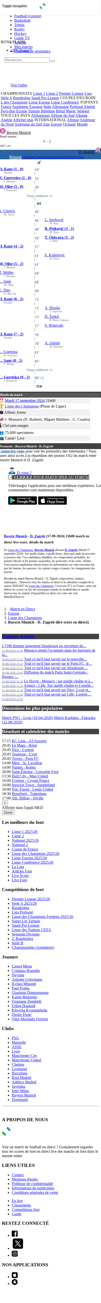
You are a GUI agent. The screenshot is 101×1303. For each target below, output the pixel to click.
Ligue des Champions (22, 406)
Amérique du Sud (28, 124)
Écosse (21, 111)
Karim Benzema (24, 997)
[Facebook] (15, 1235)
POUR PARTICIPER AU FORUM (48, 477)
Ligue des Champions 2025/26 (35, 853)
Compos (28, 157)
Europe (56, 124)
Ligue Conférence (65, 102)
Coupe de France (25, 849)
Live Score (20, 875)
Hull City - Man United (30, 776)
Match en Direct (22, 609)
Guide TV (22, 38)
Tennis (19, 25)
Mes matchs (23, 47)
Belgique (48, 111)
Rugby (19, 29)
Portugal (76, 107)
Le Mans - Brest (24, 745)
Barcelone (19, 1073)
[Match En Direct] (18, 1134)
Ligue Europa (39, 102)
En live (17, 1201)
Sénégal (83, 111)
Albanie (81, 115)
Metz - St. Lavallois (27, 763)
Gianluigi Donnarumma (30, 993)
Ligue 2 (52, 93)
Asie (46, 124)
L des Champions (14, 102)
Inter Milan (20, 1091)
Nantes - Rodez (24, 767)
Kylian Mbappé (24, 984)
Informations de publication (33, 1188)
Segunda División (25, 934)
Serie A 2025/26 (24, 903)
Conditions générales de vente (35, 1192)
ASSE (17, 1047)
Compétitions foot (25, 1209)
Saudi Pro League (45, 98)
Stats (60, 157)
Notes (69, 157)
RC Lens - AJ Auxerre (29, 741)
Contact (18, 1175)
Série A (6, 98)
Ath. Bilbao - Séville (27, 798)
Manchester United (26, 1060)
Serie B (17, 943)
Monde (82, 124)
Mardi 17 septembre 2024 (25, 400)
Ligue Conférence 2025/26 (32, 862)
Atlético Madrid (24, 1082)
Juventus (18, 1086)
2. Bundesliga (22, 939)
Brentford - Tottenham (29, 794)
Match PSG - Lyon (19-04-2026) (27, 718)
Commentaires (46, 157)
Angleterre (20, 107)
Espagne (36, 107)
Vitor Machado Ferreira (30, 1019)
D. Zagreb (86, 152)
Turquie (34, 111)
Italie (47, 107)
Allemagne (60, 107)
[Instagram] (15, 1255)
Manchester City (24, 1056)
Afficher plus (23, 120)
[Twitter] (18, 1248)
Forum (79, 157)
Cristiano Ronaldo (26, 971)
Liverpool (19, 1069)
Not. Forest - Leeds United (32, 789)
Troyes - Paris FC (25, 758)
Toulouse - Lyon (24, 754)
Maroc (71, 111)
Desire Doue (21, 1014)
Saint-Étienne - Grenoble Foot (35, 772)
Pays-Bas (8, 111)
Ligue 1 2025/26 (25, 831)
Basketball (22, 20)
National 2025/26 (25, 840)
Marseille (19, 1042)
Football (27, 16)
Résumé (15, 157)
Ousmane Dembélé (26, 1001)
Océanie (69, 124)
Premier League (71, 93)
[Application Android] (15, 1283)
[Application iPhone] (15, 1277)
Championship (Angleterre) (33, 947)
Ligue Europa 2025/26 (29, 858)
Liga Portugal (22, 912)
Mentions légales (25, 1179)
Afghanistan (40, 115)
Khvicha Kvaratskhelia (29, 1010)
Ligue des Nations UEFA (31, 930)
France (6, 107)
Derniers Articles (18, 636)
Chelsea (18, 1064)
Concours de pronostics (32, 51)
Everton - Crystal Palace (30, 780)
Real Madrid (21, 1078)
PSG (15, 1038)
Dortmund (20, 1100)
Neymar (18, 975)
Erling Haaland (23, 1006)
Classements (21, 1205)
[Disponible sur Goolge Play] (22, 503)
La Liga (18, 867)
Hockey (20, 34)
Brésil (60, 111)
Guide (16, 1214)
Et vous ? (23, 473)
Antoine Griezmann (27, 979)
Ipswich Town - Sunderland (33, 785)
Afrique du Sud (62, 115)
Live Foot (19, 880)
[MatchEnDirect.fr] (50, 8)
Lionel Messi (22, 966)
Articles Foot (22, 871)
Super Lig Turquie (26, 921)
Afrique (73, 120)
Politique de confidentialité (32, 1184)
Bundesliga (21, 98)
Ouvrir (8, 812)
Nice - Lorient (23, 750)
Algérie (89, 107)
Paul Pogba (20, 988)
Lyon (16, 1051)
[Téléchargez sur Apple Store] (52, 503)
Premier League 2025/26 (31, 899)
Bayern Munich (19, 132)
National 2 (20, 845)
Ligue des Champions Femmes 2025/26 (42, 917)
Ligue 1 (39, 93)
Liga (88, 93)
